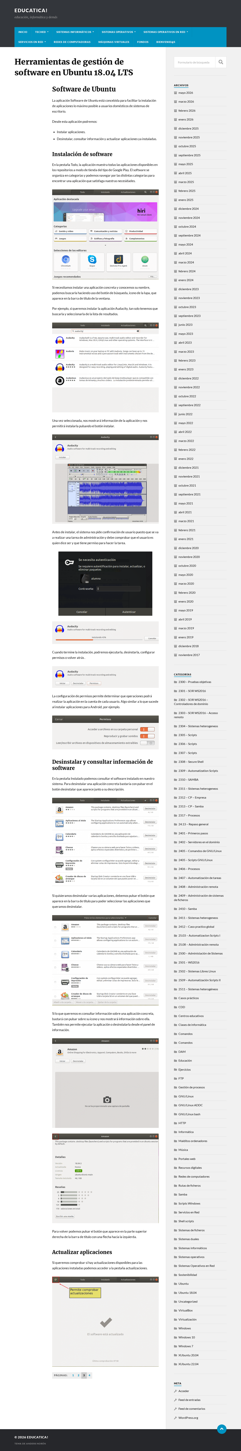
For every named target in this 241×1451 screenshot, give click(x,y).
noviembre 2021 (189, 476)
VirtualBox (185, 1310)
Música (183, 1149)
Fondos (143, 41)
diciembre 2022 (188, 378)
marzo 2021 (186, 521)
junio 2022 (185, 414)
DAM (182, 1051)
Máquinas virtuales (113, 41)
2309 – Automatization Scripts (198, 770)
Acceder (183, 1391)
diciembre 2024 (188, 208)
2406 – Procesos (189, 868)
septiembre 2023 (189, 315)
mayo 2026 (185, 92)
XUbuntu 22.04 (188, 1364)
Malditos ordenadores (192, 1141)
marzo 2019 (186, 628)
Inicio (22, 32)
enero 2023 (185, 369)
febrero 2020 (186, 592)
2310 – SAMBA (188, 779)
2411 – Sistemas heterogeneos (198, 917)
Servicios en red (30, 41)
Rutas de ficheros (189, 1185)
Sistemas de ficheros (191, 1230)
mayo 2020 (185, 574)
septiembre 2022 (189, 405)
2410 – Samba (187, 908)
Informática (186, 1132)
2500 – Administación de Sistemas (200, 953)
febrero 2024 (186, 271)
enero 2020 (185, 601)
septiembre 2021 (189, 494)
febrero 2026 (186, 110)
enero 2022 (185, 458)
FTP (181, 1078)
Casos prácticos (188, 998)
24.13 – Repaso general (193, 824)
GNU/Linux (186, 1096)
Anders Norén (36, 1443)
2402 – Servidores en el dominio (199, 842)
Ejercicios (184, 1069)
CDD (181, 1007)
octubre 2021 (187, 485)
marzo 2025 (186, 182)
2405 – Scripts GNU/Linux (195, 860)
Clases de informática (192, 1024)
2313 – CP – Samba (191, 806)
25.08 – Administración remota (198, 944)
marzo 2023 (186, 351)
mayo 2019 (185, 610)
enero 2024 (185, 280)
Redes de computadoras (72, 41)
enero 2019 (185, 637)
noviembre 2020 (189, 556)
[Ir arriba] (222, 1429)
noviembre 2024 (189, 217)
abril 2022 (185, 431)
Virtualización (187, 1319)
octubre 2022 (187, 396)
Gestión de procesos (191, 1087)
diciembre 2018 (188, 646)
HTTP (182, 1123)
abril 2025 (185, 173)
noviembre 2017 (189, 655)
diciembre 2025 (188, 128)
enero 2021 (185, 539)
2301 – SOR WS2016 (192, 691)
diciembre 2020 (188, 548)
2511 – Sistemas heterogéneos (198, 989)
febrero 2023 (186, 360)
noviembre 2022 (189, 387)
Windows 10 (186, 1337)
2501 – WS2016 (188, 962)
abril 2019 (185, 619)
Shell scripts (186, 1221)
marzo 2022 (186, 440)
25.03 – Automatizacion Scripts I (199, 935)
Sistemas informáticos (73, 32)
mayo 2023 (185, 333)
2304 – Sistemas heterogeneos (198, 726)
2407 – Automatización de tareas (199, 878)
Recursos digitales (190, 1167)
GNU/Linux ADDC (190, 1105)
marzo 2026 (186, 101)
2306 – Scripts (187, 743)
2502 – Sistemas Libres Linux (197, 971)
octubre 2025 (187, 146)
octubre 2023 (187, 307)
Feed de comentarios (191, 1408)
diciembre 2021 (188, 467)
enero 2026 (185, 119)
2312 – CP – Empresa (192, 797)
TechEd (40, 32)
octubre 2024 (187, 226)
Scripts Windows (189, 1203)
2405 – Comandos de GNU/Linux (200, 851)
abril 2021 (185, 512)
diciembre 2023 (188, 289)
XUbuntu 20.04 (188, 1355)
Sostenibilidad (187, 1274)
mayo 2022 (185, 423)
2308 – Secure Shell (191, 761)
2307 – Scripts (187, 752)
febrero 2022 (186, 449)
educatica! (31, 10)
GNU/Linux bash (189, 1114)
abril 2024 (185, 253)
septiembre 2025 (189, 155)
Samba (182, 1194)
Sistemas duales (188, 1239)
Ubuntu (183, 1283)
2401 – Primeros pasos (193, 833)
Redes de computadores (194, 1176)
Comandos (185, 1033)
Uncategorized (188, 1301)
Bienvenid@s (165, 41)
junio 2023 (185, 324)
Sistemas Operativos (117, 32)
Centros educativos (191, 1016)
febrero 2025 (186, 190)
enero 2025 (185, 199)
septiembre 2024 (189, 235)
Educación (185, 1060)
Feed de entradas (189, 1399)
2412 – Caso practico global (196, 926)
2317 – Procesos (189, 815)
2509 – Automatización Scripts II (199, 980)
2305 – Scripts (187, 735)
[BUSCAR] (221, 62)
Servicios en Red (188, 1212)
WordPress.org (188, 1417)
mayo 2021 (185, 503)
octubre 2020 (187, 565)
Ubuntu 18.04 (187, 1292)
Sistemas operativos (191, 1257)
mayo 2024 (185, 244)
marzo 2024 (186, 262)
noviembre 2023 (189, 298)
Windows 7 (185, 1346)
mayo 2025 (185, 164)
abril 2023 (185, 342)
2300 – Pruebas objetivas (194, 682)
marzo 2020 (186, 583)
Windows (184, 1328)
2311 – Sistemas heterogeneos (198, 788)
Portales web (186, 1158)
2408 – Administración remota (198, 886)
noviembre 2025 (189, 137)
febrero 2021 (186, 530)
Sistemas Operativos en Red (164, 32)
